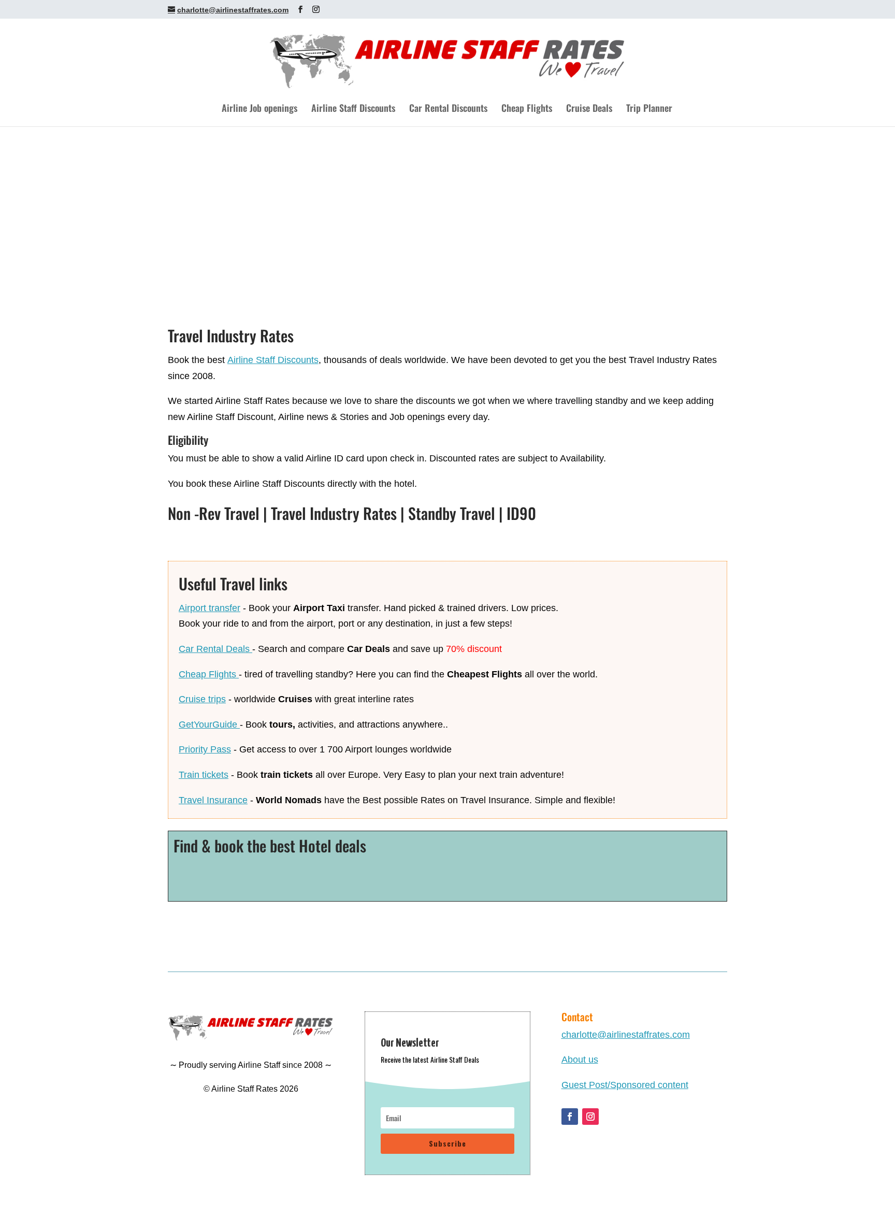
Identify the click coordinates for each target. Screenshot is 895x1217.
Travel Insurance (213, 800)
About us (579, 1059)
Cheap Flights (526, 109)
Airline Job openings (259, 109)
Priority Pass (205, 749)
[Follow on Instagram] (590, 1116)
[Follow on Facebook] (569, 1116)
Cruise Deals (589, 109)
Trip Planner (649, 109)
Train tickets (203, 775)
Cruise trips (202, 699)
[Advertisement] (447, 204)
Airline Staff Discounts (353, 109)
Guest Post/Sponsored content (624, 1085)
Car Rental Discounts (448, 109)
